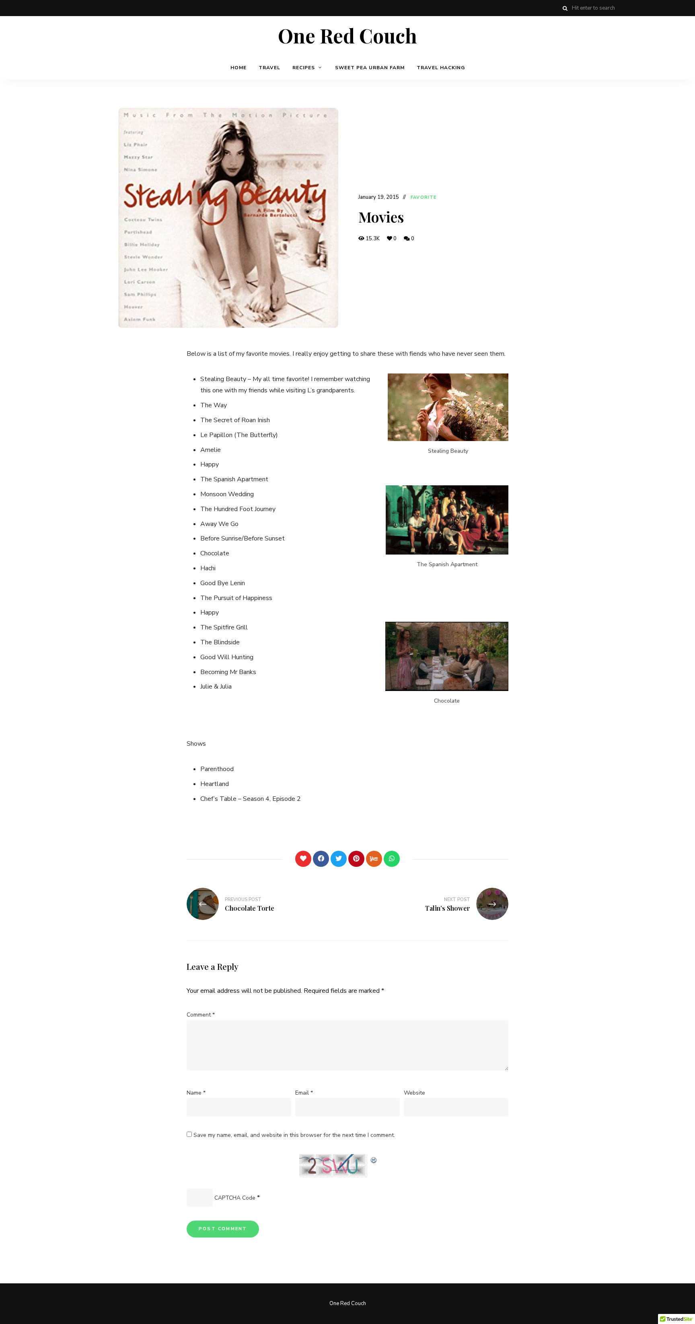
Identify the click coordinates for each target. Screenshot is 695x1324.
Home (238, 67)
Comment (201, 1015)
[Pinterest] (356, 859)
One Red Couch (347, 35)
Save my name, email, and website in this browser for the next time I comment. (294, 1135)
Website (414, 1093)
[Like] (303, 859)
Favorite (423, 197)
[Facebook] (321, 859)
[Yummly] (374, 859)
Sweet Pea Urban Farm (370, 67)
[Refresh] (374, 1159)
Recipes (303, 67)
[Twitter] (339, 859)
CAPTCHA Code (234, 1198)
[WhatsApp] (392, 859)
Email (304, 1093)
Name (196, 1093)
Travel (269, 67)
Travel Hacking (441, 67)
